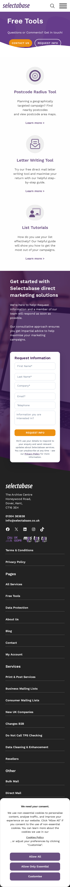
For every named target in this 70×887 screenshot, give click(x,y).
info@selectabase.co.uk (23, 520)
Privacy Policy (32, 454)
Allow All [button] (35, 856)
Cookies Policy (35, 837)
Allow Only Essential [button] (35, 866)
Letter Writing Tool (35, 160)
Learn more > (35, 123)
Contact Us (20, 43)
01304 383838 (15, 516)
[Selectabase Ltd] (16, 6)
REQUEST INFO (48, 43)
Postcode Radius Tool (35, 91)
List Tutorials (35, 227)
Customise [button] (35, 876)
